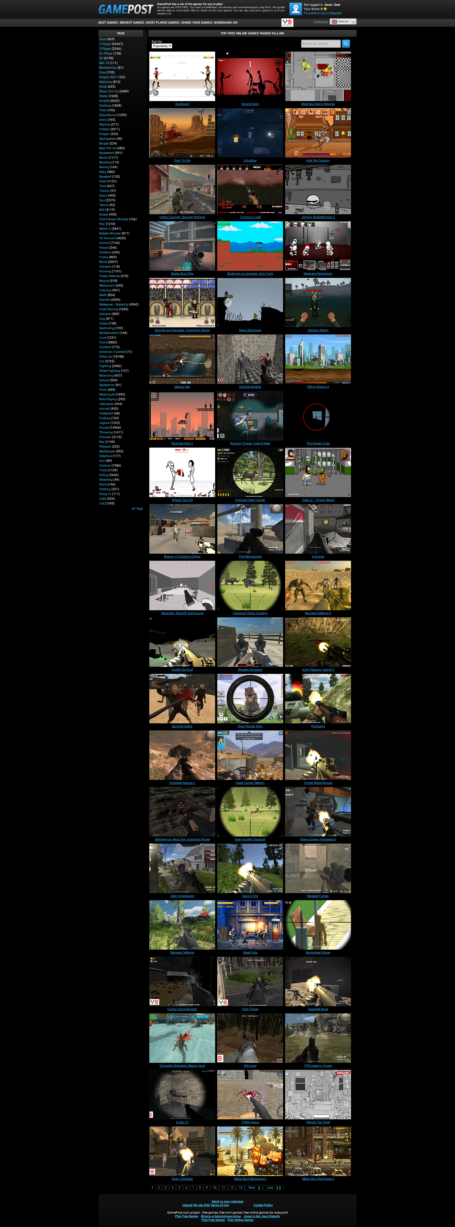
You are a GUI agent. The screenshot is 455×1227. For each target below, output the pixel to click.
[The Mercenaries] (250, 529)
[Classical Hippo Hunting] (250, 585)
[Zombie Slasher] (250, 359)
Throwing (106, 432)
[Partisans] (318, 699)
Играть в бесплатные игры (221, 1216)
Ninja (103, 86)
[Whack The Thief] (318, 1095)
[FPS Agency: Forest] (318, 1038)
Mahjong (105, 82)
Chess (103, 323)
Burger (103, 143)
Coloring (105, 290)
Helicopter (106, 404)
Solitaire (105, 314)
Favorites (310, 13)
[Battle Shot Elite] (182, 246)
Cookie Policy (263, 1205)
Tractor (104, 191)
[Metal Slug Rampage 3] (318, 1151)
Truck (103, 470)
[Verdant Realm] (318, 303)
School (104, 380)
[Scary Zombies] (182, 1151)
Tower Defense (109, 276)
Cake (102, 498)
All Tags (137, 508)
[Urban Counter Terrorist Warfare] (182, 189)
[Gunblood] (182, 76)
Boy (102, 442)
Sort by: (157, 41)
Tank (102, 186)
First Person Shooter (113, 219)
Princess (105, 437)
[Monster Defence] (182, 925)
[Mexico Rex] (182, 359)
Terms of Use (220, 1205)
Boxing (104, 167)
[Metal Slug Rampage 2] (250, 1151)
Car (101, 361)
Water (103, 96)
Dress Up (105, 356)
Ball (102, 210)
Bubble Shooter (110, 233)
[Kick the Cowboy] (318, 133)
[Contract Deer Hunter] (250, 472)
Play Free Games (186, 1216)
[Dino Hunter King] (250, 699)
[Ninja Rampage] (250, 303)
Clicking (105, 489)
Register (336, 13)
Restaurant (107, 285)
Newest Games (132, 22)
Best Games (108, 22)
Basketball (106, 153)
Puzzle (104, 427)
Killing (103, 475)
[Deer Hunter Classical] (250, 812)
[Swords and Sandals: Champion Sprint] (182, 303)
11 (223, 1187)
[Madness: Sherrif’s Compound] (182, 585)
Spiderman (107, 385)
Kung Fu (105, 494)
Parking (104, 418)
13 (241, 1187)
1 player (105, 44)
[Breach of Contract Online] (182, 529)
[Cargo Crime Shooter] (182, 981)
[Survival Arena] (182, 699)
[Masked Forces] (318, 868)
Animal (104, 243)
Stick (102, 39)
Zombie (104, 300)
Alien (102, 181)
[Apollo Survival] (182, 642)
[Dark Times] (250, 981)
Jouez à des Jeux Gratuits (262, 1216)
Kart (102, 461)
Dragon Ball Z (108, 77)
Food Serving (108, 309)
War (102, 224)
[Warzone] (250, 1038)
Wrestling (106, 480)
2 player (105, 49)
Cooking (105, 105)
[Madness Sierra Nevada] (318, 76)
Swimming (107, 328)
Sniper (103, 214)
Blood (103, 262)
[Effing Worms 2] (318, 359)
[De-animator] (250, 76)
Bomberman (108, 67)
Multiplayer (107, 451)
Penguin (105, 446)
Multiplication (109, 333)
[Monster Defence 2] (318, 585)
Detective (105, 456)
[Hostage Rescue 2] (182, 755)
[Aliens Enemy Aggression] (318, 812)
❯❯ (274, 1187)
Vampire (105, 266)
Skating (104, 124)
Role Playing (108, 399)
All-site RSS (201, 1205)
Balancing (106, 375)
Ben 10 (104, 63)
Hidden (104, 129)
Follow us (321, 21)
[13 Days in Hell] (250, 189)
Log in (323, 13)
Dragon (104, 134)
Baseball (105, 176)
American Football (112, 352)
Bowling (105, 162)
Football (105, 347)
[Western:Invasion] (250, 642)
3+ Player (106, 53)
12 (232, 1187)
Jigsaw (104, 423)
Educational (107, 115)
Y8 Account (107, 238)
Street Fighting (109, 371)
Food (103, 342)
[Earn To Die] (182, 133)
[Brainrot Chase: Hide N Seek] (250, 416)
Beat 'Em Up (107, 148)
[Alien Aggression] (182, 868)
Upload (187, 1205)
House (103, 247)
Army (103, 120)
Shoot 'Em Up (108, 91)
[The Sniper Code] (318, 416)
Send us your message (227, 1201)
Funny (103, 257)
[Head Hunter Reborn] (250, 755)
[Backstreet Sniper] (318, 925)
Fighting (105, 366)
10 (214, 1187)
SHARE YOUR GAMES (196, 22)
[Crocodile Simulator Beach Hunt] (182, 1038)
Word (103, 484)
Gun (102, 200)
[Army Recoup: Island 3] (318, 642)
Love (102, 337)
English (343, 21)
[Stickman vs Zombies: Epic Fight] (250, 246)
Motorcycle (107, 394)
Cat (101, 503)
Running (105, 271)
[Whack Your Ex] (182, 472)
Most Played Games (162, 22)
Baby (102, 172)
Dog (102, 318)
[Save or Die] (250, 868)
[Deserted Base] (318, 981)
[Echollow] (250, 133)
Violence (105, 252)
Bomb (103, 157)
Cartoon (105, 465)
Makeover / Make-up (113, 304)
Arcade (104, 101)
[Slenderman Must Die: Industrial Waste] (182, 812)
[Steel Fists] (250, 925)
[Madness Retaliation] (318, 246)
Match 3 (105, 229)
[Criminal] (318, 529)
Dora (102, 72)
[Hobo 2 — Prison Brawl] (318, 472)
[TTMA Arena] (250, 1095)
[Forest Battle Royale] (318, 755)
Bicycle (104, 281)
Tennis (103, 205)
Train (103, 110)
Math (103, 295)
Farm (103, 390)
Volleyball (106, 413)
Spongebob (107, 139)
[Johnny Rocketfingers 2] (318, 189)
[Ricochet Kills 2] (182, 416)
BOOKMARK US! (226, 22)
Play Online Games (241, 1220)
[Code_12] (182, 1095)
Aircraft (104, 408)
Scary (103, 195)
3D (101, 58)
